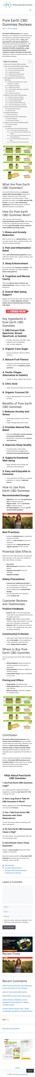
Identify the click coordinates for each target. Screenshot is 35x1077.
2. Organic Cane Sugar (14, 85)
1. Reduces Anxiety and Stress (15, 97)
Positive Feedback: (12, 118)
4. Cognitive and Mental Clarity (16, 74)
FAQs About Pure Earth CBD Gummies (17, 128)
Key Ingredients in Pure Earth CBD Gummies (15, 79)
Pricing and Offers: (12, 124)
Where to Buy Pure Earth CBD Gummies (16, 122)
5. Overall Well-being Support (15, 76)
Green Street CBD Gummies (18, 992)
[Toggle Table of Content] (29, 61)
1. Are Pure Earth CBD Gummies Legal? (19, 130)
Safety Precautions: (12, 114)
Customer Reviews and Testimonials (15, 116)
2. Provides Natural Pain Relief (16, 99)
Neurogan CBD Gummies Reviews (16, 870)
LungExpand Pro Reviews (13, 873)
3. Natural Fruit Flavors (14, 87)
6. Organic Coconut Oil (14, 93)
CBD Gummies (9, 865)
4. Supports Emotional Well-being (16, 102)
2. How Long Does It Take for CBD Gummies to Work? (20, 132)
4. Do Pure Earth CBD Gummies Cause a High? (19, 139)
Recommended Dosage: (13, 108)
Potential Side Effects (11, 112)
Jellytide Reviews (26, 1011)
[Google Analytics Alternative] (5, 1020)
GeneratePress (23, 1074)
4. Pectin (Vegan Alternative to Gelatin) (18, 89)
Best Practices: (12, 110)
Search (17, 1068)
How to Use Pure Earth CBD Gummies (16, 106)
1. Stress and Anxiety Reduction (15, 68)
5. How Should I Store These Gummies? (19, 142)
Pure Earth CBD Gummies (13, 868)
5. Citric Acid (11, 91)
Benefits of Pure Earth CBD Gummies (16, 95)
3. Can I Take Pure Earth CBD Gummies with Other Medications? (20, 136)
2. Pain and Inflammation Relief (15, 70)
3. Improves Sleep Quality (14, 101)
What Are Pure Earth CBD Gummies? (15, 64)
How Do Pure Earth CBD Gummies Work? (17, 66)
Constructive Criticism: (13, 120)
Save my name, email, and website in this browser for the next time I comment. (18, 921)
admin (4, 992)
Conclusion (8, 126)
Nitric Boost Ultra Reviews (10, 1028)
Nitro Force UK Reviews (19, 988)
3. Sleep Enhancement (14, 72)
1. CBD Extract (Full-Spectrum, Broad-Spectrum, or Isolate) (17, 82)
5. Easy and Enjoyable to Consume (17, 104)
